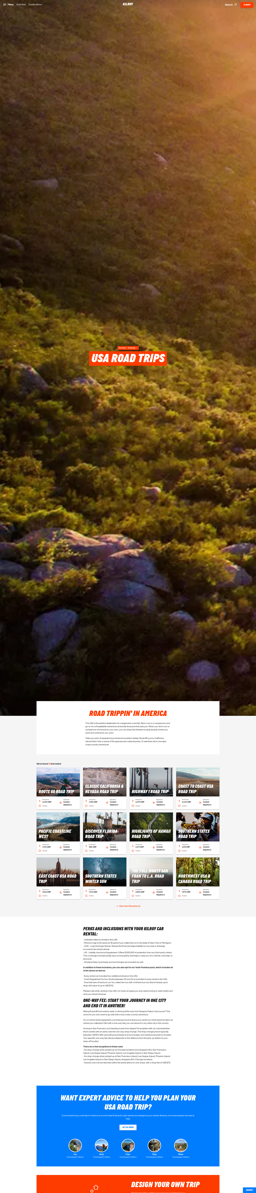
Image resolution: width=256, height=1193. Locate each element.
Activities (21, 4)
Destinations (35, 4)
